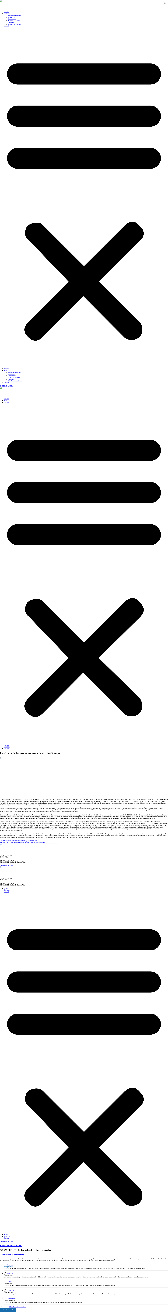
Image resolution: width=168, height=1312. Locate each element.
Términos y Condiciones (12, 1254)
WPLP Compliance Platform (17, 1307)
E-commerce (12, 19)
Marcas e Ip (11, 17)
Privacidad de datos (14, 20)
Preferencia (10, 1290)
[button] (84, 197)
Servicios (7, 13)
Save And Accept (8, 1310)
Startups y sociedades (14, 15)
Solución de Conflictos (15, 24)
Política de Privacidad (11, 1245)
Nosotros (6, 12)
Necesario (10, 1265)
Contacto (6, 26)
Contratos (11, 22)
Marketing (10, 1273)
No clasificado (11, 1299)
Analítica (9, 1282)
